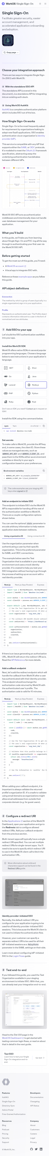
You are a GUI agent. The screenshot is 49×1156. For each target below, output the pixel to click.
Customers (34, 1129)
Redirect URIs (14, 868)
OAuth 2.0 (31, 150)
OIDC (32, 147)
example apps (25, 276)
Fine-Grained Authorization (13, 1114)
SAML (24, 147)
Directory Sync (8, 1106)
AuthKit (6, 109)
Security (5, 1138)
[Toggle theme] (40, 3)
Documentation (36, 1097)
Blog (4, 1125)
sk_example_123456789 (30, 476)
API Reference (18, 660)
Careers (33, 1134)
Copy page (11, 52)
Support (5, 1142)
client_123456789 (30, 478)
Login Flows (18, 956)
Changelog (35, 1101)
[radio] (13, 368)
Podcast (5, 1129)
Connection (7, 297)
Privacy (33, 1142)
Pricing (5, 1134)
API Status (34, 1106)
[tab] (6, 426)
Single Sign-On (8, 1101)
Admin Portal (7, 1110)
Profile (5, 310)
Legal (32, 1138)
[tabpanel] (24, 431)
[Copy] (43, 426)
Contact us (30, 409)
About (32, 1125)
